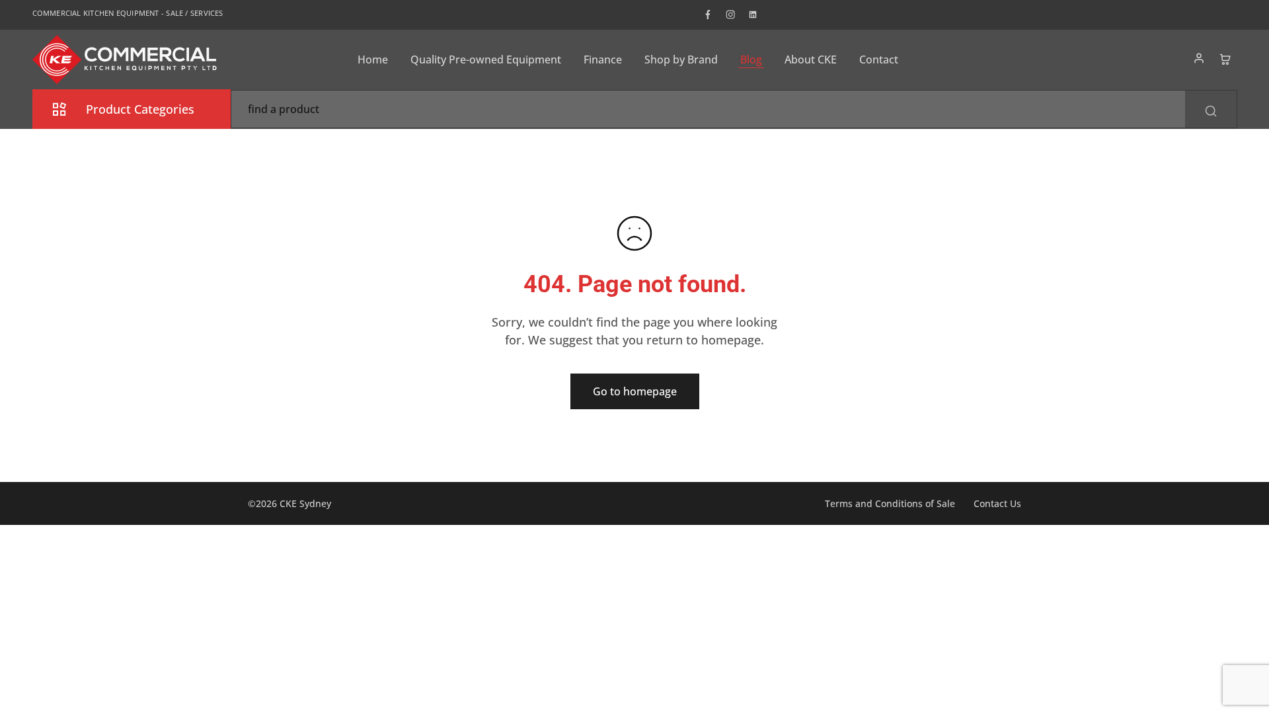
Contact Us (997, 503)
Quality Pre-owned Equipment (485, 59)
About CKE (811, 59)
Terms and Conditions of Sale (890, 503)
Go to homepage (635, 391)
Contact (878, 59)
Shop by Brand (681, 59)
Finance (603, 59)
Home (373, 59)
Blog (751, 59)
